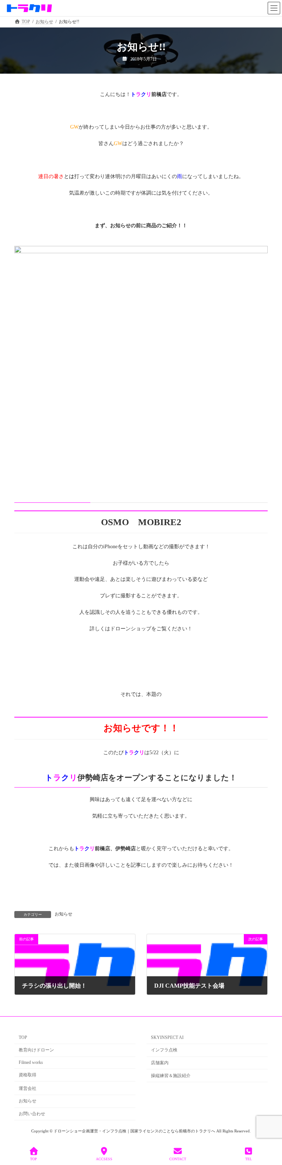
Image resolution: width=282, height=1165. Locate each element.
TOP (23, 1037)
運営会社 (27, 1088)
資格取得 (27, 1074)
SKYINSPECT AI (167, 1037)
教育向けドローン (36, 1049)
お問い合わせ (32, 1113)
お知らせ (63, 914)
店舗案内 (160, 1062)
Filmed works (31, 1062)
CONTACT (177, 1159)
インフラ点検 (164, 1049)
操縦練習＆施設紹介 (171, 1075)
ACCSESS (104, 1159)
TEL (248, 1159)
